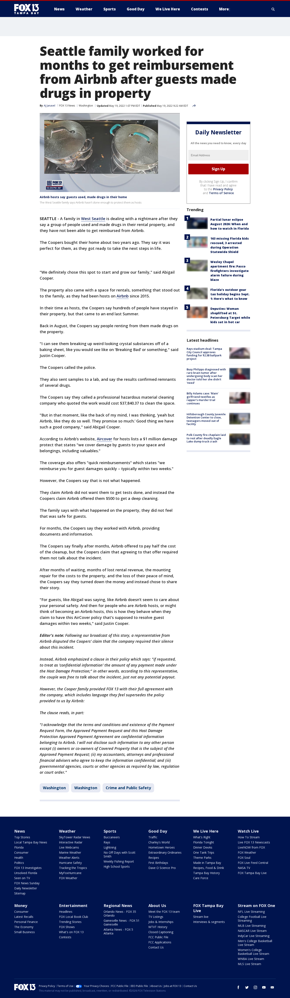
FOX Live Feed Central (253, 863)
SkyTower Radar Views (74, 837)
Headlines (65, 912)
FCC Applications (159, 942)
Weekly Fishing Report (119, 861)
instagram (255, 987)
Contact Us (156, 947)
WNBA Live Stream (251, 959)
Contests (65, 937)
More (224, 9)
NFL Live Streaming (251, 912)
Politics (19, 863)
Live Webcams (69, 847)
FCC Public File (158, 937)
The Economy (23, 927)
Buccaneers (112, 837)
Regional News (118, 905)
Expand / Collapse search (273, 9)
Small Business (24, 932)
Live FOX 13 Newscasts (254, 842)
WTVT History (157, 927)
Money (20, 905)
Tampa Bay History (206, 873)
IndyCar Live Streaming (253, 936)
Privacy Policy (223, 189)
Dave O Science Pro (162, 868)
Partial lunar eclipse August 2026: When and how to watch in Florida (229, 224)
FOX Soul (244, 858)
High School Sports (117, 866)
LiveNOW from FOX (251, 847)
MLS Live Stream (249, 964)
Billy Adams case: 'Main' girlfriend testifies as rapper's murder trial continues (202, 398)
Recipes (153, 858)
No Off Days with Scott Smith (119, 854)
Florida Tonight (203, 842)
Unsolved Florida (25, 873)
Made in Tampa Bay (207, 863)
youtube (263, 987)
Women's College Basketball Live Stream (253, 952)
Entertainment (73, 905)
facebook (238, 987)
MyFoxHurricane (70, 873)
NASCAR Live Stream (252, 931)
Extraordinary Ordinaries (165, 852)
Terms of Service (221, 193)
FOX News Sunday (26, 883)
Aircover (104, 438)
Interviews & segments (209, 922)
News (19, 831)
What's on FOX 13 (71, 932)
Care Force (200, 878)
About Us (157, 905)
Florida (19, 847)
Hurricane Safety (70, 863)
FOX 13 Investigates (28, 868)
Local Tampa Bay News (30, 842)
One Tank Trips (203, 852)
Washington (86, 105)
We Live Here (205, 831)
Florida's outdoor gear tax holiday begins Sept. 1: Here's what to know (229, 294)
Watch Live (248, 831)
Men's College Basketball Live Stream (255, 943)
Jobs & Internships (160, 922)
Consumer (21, 852)
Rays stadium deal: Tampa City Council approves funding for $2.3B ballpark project (204, 354)
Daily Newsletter (25, 888)
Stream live (200, 917)
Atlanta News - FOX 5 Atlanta (118, 931)
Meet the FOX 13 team (164, 912)
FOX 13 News (67, 105)
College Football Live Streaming (252, 919)
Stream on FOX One (256, 905)
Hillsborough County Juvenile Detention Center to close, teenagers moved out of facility (206, 419)
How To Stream (249, 837)
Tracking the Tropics (73, 868)
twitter (247, 987)
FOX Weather (68, 878)
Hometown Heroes (161, 847)
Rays (107, 842)
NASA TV (244, 868)
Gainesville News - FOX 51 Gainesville (121, 922)
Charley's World (159, 842)
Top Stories (22, 837)
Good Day (157, 831)
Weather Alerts (69, 858)
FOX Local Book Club (73, 917)
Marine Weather (70, 852)
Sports (110, 831)
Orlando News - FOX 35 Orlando (120, 913)
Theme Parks (202, 858)
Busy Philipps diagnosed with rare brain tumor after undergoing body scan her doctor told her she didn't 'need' (206, 375)
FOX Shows (67, 927)
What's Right (201, 837)
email (272, 987)
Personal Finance (26, 922)
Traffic (152, 837)
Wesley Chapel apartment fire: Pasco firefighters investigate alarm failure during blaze (229, 271)
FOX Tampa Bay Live (252, 873)
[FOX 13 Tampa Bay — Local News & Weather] (28, 9)
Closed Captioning (160, 932)
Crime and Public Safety (128, 787)
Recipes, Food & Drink (208, 868)
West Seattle (93, 218)
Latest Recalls (23, 917)
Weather (67, 831)
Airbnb (123, 296)
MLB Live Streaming (252, 926)
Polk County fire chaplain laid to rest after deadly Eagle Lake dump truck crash (206, 438)
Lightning (110, 847)
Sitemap (19, 893)
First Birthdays (158, 863)
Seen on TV (22, 878)
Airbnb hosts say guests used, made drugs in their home (83, 197)
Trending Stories (70, 922)
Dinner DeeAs (202, 847)
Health (18, 858)
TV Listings (155, 917)
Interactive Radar (70, 842)
